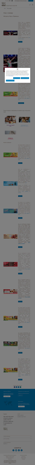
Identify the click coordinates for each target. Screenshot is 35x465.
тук (28, 74)
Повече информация (10, 75)
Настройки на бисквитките (10, 80)
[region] (17, 75)
